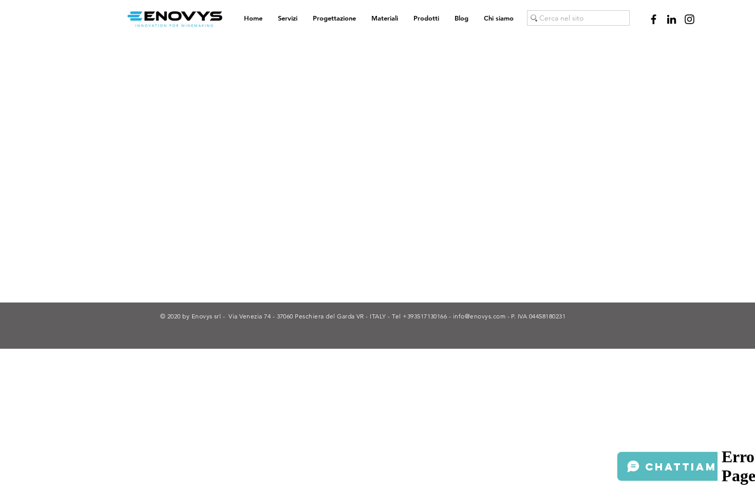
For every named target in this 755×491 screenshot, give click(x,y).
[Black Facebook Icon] (653, 19)
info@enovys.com (479, 316)
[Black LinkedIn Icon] (671, 19)
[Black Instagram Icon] (689, 19)
